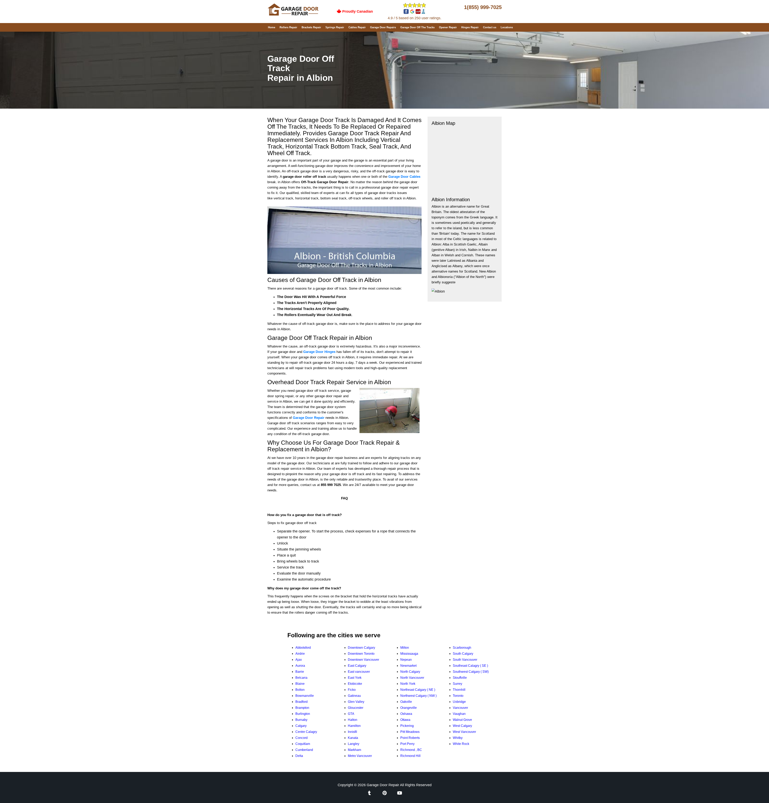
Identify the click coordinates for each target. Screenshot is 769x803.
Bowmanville (304, 695)
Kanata (353, 737)
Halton (352, 719)
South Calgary (463, 653)
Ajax (298, 659)
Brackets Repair (311, 27)
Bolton (300, 689)
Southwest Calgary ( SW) (471, 671)
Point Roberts (410, 737)
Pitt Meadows (410, 731)
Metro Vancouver (360, 756)
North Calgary (410, 671)
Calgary (301, 725)
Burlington (302, 713)
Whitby (458, 737)
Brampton (302, 707)
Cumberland (304, 749)
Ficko (352, 689)
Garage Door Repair (383, 785)
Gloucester (355, 707)
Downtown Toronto (361, 653)
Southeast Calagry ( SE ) (470, 665)
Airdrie (300, 653)
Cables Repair (357, 27)
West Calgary (462, 725)
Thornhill (459, 689)
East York (354, 677)
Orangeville (408, 707)
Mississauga (409, 653)
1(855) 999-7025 (483, 7)
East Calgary (357, 665)
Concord (301, 737)
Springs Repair (334, 27)
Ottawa (405, 719)
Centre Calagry (306, 731)
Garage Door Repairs (383, 27)
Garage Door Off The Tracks (417, 27)
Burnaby (301, 719)
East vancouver (359, 671)
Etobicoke (355, 683)
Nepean (406, 659)
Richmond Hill (410, 756)
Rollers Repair (288, 27)
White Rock (461, 743)
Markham (354, 749)
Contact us (489, 27)
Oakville (406, 701)
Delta (299, 756)
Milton (404, 647)
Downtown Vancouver (363, 659)
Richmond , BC (411, 749)
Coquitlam (302, 743)
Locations (507, 27)
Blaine (300, 683)
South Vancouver (465, 659)
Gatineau (354, 695)
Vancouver (460, 707)
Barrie (299, 671)
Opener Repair (448, 27)
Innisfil (352, 731)
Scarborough (462, 647)
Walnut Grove (462, 719)
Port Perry (407, 743)
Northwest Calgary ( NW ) (418, 695)
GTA (351, 713)
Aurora (300, 665)
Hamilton (354, 725)
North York (407, 683)
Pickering (407, 725)
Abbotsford (303, 647)
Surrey (457, 683)
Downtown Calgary (361, 647)
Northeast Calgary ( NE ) (417, 689)
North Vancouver (412, 677)
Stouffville (460, 677)
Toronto (458, 695)
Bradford (301, 701)
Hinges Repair (470, 27)
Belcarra (301, 677)
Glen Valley (356, 701)
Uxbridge (459, 701)
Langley (353, 743)
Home (271, 27)
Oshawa (406, 713)
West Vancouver (464, 731)
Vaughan (459, 713)
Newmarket (408, 665)
